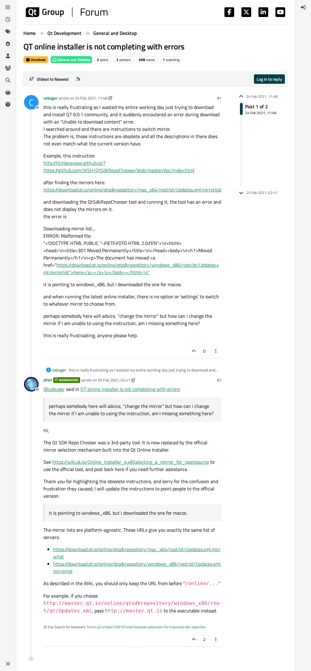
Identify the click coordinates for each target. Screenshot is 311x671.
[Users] (7, 56)
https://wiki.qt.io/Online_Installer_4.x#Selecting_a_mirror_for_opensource (130, 462)
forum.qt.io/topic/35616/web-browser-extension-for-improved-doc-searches (146, 627)
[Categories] (7, 7)
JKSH (47, 380)
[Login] (303, 7)
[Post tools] (216, 351)
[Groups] (7, 68)
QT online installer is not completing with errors (129, 389)
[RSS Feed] (78, 79)
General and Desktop (74, 60)
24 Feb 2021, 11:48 (91, 98)
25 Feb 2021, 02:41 (114, 380)
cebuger (50, 98)
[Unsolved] (7, 104)
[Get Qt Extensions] (7, 92)
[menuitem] (303, 7)
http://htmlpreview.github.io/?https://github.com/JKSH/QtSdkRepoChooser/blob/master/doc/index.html (118, 166)
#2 (219, 380)
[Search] (7, 80)
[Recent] (7, 19)
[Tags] (7, 31)
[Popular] (7, 44)
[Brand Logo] (67, 12)
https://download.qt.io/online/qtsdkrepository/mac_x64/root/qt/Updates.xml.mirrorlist (132, 189)
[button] (7, 664)
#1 (219, 98)
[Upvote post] (193, 351)
